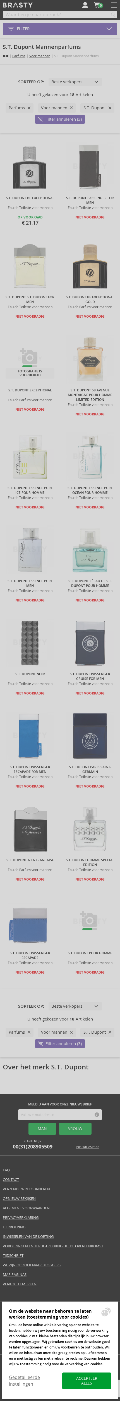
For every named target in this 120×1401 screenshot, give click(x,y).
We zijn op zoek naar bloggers (32, 1265)
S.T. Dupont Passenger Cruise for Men (90, 676)
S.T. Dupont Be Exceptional (30, 198)
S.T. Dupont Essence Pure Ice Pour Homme (30, 490)
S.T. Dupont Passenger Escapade (30, 955)
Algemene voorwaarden (26, 1208)
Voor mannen (39, 56)
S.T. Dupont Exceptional (30, 390)
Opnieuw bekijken (19, 1198)
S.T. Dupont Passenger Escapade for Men (30, 769)
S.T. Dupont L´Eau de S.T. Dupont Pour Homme (90, 583)
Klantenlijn (32, 1145)
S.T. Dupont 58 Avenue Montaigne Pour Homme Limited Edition (90, 395)
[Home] (5, 56)
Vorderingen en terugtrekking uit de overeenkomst (53, 1246)
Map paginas (15, 1274)
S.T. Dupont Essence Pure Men (30, 583)
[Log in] (85, 5)
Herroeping (14, 1227)
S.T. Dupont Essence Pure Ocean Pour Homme (90, 490)
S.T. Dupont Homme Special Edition (90, 862)
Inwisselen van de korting (28, 1236)
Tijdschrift (13, 1255)
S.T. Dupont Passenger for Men (90, 200)
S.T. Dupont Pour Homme (90, 953)
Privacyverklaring (21, 1217)
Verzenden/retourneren (26, 1189)
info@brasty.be (87, 1147)
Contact (11, 1179)
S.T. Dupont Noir (30, 674)
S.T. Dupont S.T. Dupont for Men (30, 299)
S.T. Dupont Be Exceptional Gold (90, 299)
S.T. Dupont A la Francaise (30, 860)
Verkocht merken (20, 1284)
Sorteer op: (31, 81)
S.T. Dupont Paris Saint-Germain (90, 769)
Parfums (18, 56)
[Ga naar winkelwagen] (97, 5)
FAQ (6, 1170)
